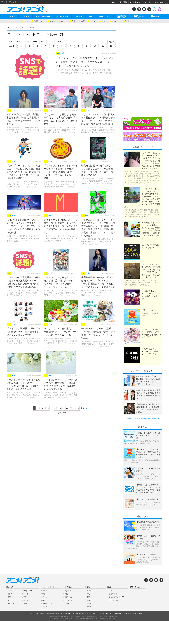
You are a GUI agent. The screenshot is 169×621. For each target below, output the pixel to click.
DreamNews (119, 613)
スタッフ (68, 591)
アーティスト (69, 600)
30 (63, 408)
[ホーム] (8, 27)
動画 (91, 16)
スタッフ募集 (137, 613)
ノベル (63, 21)
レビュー (78, 16)
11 (103, 46)
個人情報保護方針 (78, 613)
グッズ (104, 21)
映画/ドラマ (39, 21)
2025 (18, 42)
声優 (83, 21)
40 (67, 408)
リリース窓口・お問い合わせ (34, 613)
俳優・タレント (70, 597)
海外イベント (47, 603)
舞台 (44, 600)
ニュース (25, 16)
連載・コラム (104, 16)
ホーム (12, 16)
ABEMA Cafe (113, 600)
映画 (44, 594)
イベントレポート (43, 16)
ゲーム (93, 21)
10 (95, 46)
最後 (82, 408)
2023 (35, 42)
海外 (127, 21)
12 (111, 46)
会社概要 (68, 613)
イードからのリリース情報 (95, 613)
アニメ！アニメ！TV (116, 597)
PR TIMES (109, 613)
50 (71, 408)
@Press (128, 613)
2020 (59, 42)
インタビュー (62, 16)
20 (60, 408)
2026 (10, 42)
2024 (26, 42)
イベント (116, 21)
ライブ (44, 597)
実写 (88, 594)
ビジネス (45, 607)
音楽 (73, 21)
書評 (88, 597)
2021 (51, 42)
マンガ (52, 21)
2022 (43, 42)
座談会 (89, 607)
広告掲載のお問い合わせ (54, 613)
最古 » (111, 42)
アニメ (26, 21)
